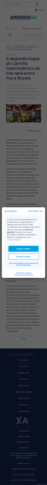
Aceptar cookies (23, 249)
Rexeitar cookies (23, 257)
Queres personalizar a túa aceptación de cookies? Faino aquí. (23, 264)
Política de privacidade (23, 275)
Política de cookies (23, 273)
